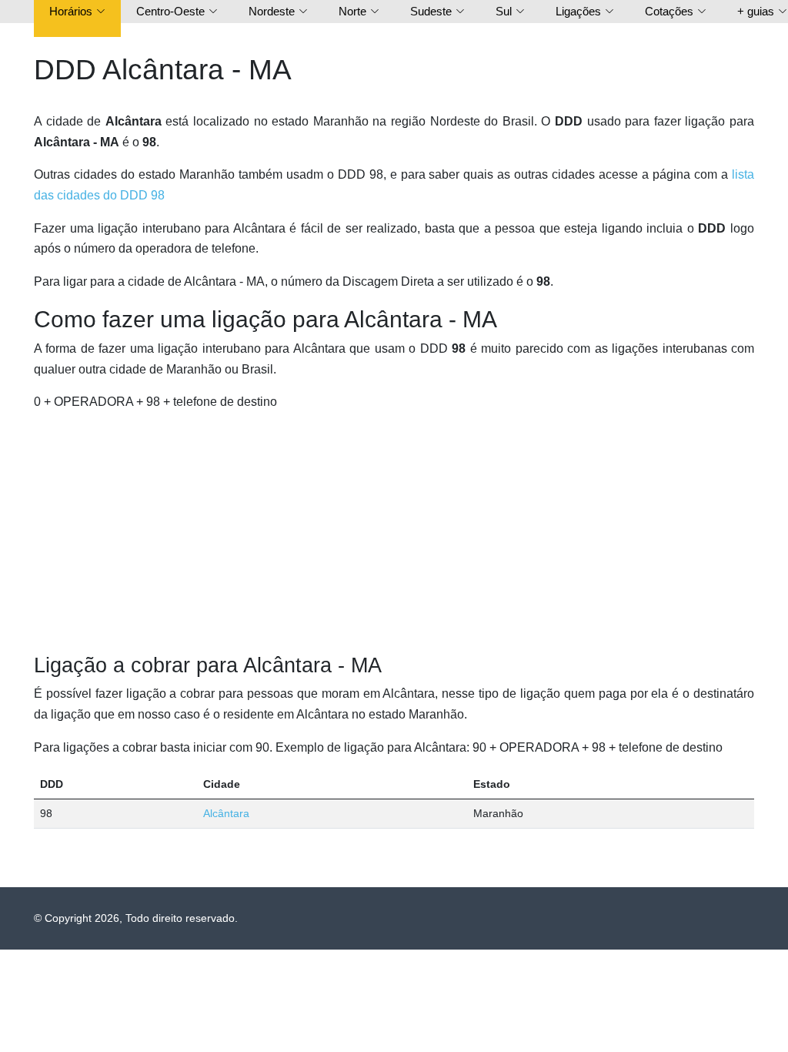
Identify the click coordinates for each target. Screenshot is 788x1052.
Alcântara (226, 813)
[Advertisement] (394, 533)
